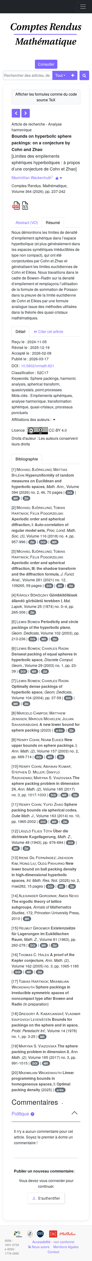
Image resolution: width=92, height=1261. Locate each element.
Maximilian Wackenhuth (31, 177)
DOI (69, 492)
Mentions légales (66, 1246)
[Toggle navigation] (83, 6)
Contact (53, 1251)
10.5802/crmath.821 (37, 365)
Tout (59, 75)
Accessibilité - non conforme (53, 1241)
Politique (21, 1113)
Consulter (46, 64)
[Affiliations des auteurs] (59, 178)
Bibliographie (27, 459)
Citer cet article (50, 331)
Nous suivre (40, 1246)
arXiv (59, 730)
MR (15, 498)
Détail (20, 331)
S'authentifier (48, 1198)
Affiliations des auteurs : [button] (32, 419)
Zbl (26, 498)
